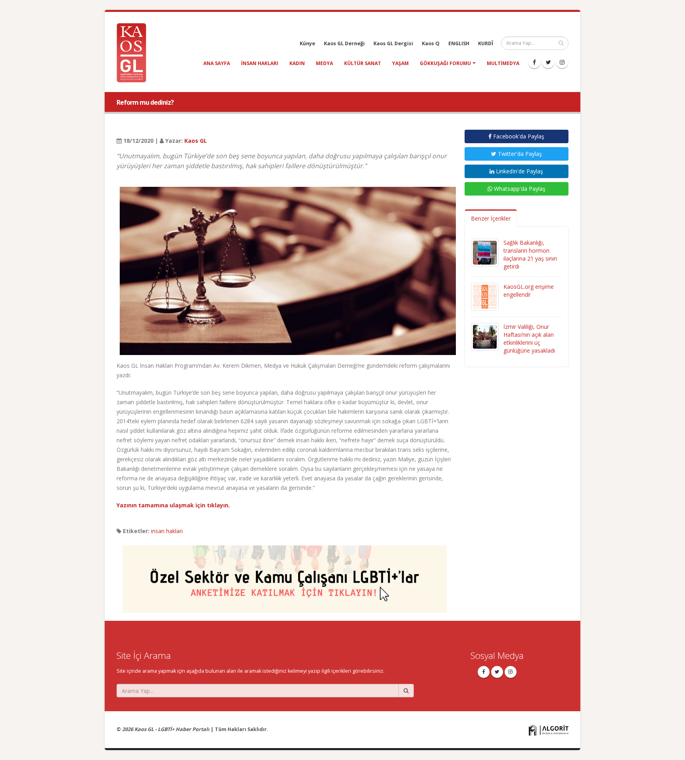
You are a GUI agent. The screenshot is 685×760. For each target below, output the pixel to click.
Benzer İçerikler (491, 218)
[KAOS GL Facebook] (534, 62)
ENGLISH (458, 43)
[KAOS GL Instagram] (562, 62)
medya (324, 63)
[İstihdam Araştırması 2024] (284, 575)
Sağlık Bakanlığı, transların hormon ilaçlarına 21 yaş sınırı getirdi (530, 254)
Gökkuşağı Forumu (445, 63)
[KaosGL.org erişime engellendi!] (485, 296)
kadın (297, 63)
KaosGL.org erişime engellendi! (528, 290)
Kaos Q (431, 43)
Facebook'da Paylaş (518, 136)
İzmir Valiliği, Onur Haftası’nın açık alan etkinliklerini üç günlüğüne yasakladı (529, 338)
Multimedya (503, 63)
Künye (307, 43)
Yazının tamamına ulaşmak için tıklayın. (173, 505)
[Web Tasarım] (548, 729)
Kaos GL (195, 140)
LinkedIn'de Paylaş (518, 171)
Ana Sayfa (216, 63)
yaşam (400, 63)
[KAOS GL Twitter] (548, 62)
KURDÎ (485, 43)
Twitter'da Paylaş (519, 153)
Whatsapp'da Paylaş (518, 188)
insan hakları (259, 63)
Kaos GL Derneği (344, 43)
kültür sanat (362, 63)
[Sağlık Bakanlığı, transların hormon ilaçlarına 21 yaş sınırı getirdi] (485, 252)
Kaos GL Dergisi (393, 43)
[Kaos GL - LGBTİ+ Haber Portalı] (134, 52)
